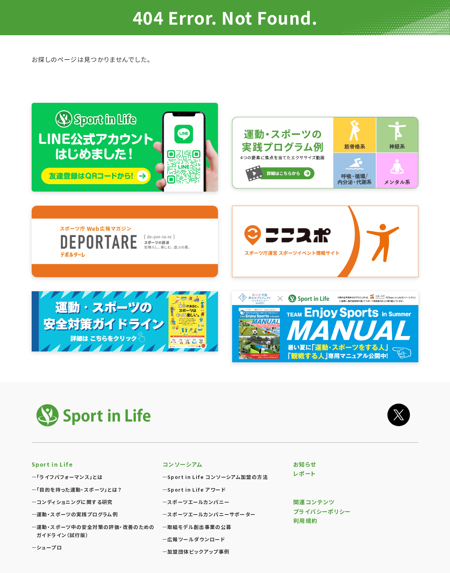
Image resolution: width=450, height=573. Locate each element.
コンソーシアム (182, 464)
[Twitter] (398, 415)
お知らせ (304, 464)
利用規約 (305, 520)
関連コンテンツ (314, 502)
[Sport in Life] (95, 415)
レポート (304, 473)
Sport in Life (52, 464)
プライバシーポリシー (322, 511)
